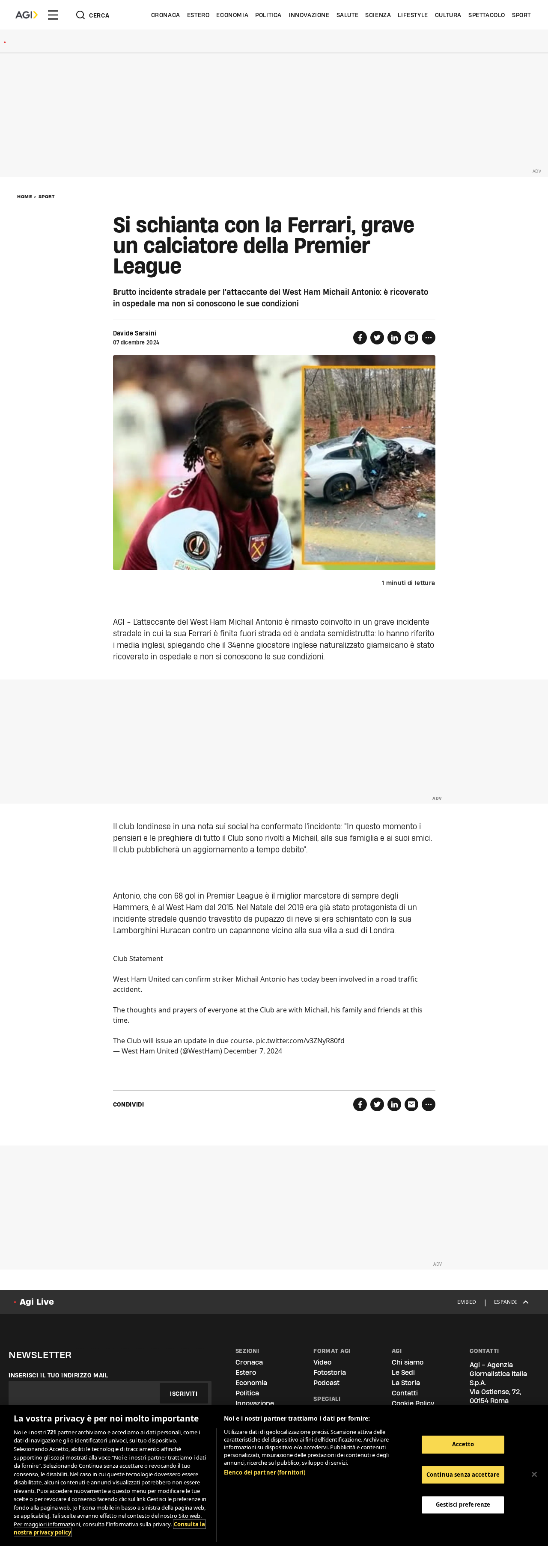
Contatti (405, 1393)
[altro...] (428, 337)
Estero (198, 15)
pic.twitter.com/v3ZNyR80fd (300, 1040)
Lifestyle (413, 15)
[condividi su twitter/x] (377, 337)
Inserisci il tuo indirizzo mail (58, 1375)
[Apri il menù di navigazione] (53, 15)
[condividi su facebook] (360, 337)
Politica (268, 15)
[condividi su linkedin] (394, 337)
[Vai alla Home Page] (26, 15)
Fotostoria (329, 1372)
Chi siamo (407, 1362)
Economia (232, 15)
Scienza (378, 15)
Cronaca (165, 15)
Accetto (463, 1444)
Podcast (326, 1383)
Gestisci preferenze (463, 1504)
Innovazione (309, 15)
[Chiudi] (534, 1474)
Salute (348, 15)
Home (24, 196)
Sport (521, 15)
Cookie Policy (413, 1403)
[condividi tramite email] (411, 337)
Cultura (448, 15)
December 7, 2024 (253, 1051)
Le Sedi (403, 1372)
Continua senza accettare (463, 1474)
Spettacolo (486, 15)
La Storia (406, 1383)
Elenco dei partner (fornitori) (265, 1472)
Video (322, 1362)
